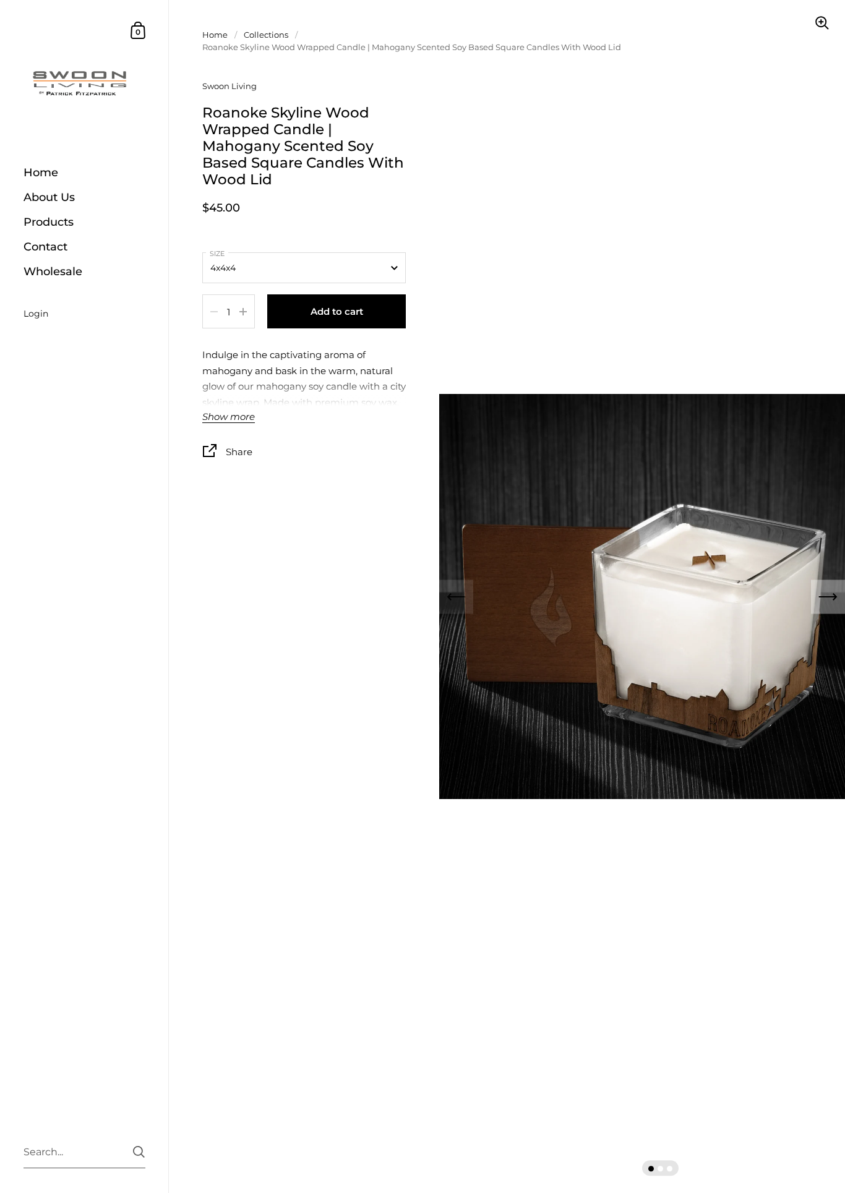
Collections (266, 35)
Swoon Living (229, 86)
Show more (228, 417)
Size (217, 253)
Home (215, 35)
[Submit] (138, 1151)
